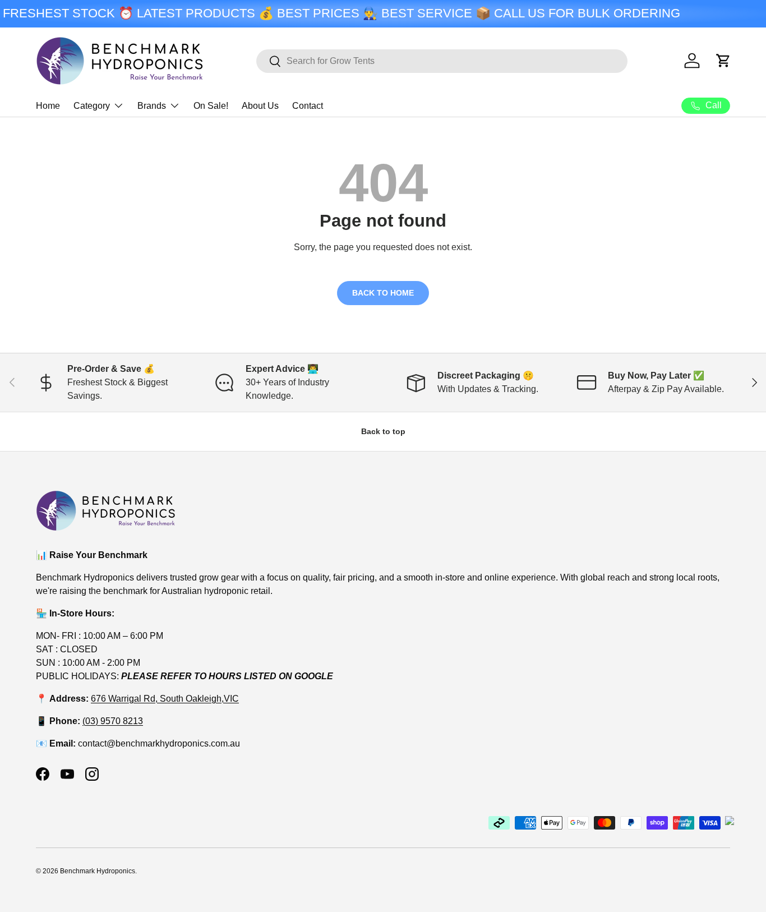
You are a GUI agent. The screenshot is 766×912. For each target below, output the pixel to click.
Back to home (383, 292)
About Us (260, 105)
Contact (307, 105)
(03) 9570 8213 (112, 721)
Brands (151, 105)
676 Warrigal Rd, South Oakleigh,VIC (165, 698)
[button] (723, 60)
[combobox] (441, 61)
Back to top (383, 431)
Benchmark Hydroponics (97, 871)
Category (91, 105)
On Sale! (210, 105)
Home (48, 105)
